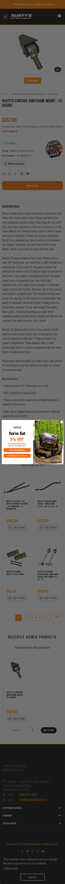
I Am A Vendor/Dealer (17, 450)
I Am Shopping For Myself (17, 456)
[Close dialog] (61, 422)
